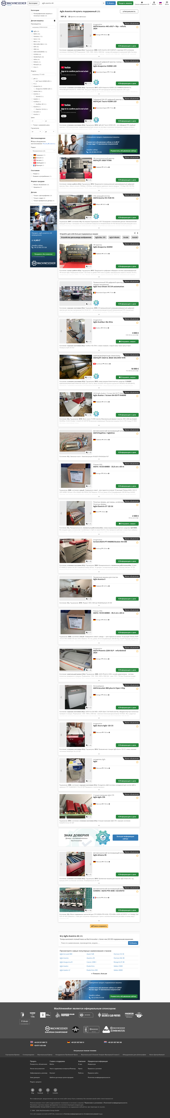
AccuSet (37, 112)
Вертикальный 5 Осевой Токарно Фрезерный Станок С (100, 1055)
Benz (37, 41)
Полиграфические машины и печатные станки (43, 15)
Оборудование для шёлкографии (134, 1055)
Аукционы (38, 187)
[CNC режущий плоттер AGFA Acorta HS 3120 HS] (76, 207)
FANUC (37, 62)
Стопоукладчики (28, 1055)
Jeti (35, 78)
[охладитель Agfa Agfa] (76, 770)
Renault (37, 64)
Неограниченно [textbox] (39, 151)
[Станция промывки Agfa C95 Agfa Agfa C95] (76, 806)
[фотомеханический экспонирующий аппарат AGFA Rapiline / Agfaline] (76, 442)
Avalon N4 (38, 91)
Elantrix (37, 107)
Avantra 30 (91, 958)
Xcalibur (37, 101)
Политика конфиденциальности (73, 1114)
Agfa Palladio (114, 237)
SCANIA (37, 54)
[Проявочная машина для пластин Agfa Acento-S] (76, 588)
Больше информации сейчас (125, 837)
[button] (167, 3)
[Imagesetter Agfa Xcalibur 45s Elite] (76, 331)
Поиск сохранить (100, 926)
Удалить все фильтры (78, 16)
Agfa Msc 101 (100, 237)
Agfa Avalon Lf (65, 970)
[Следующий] (90, 35)
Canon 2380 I (91, 962)
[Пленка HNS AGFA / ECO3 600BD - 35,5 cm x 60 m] (76, 622)
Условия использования (91, 1114)
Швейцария (41, 163)
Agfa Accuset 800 (66, 954)
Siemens (38, 36)
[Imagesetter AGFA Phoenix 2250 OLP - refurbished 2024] (76, 659)
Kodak (125, 237)
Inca (36, 67)
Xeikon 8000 (118, 970)
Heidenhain (39, 57)
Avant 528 (90, 954)
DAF (36, 47)
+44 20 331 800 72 (40, 1042)
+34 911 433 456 (40, 1045)
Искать (111, 3)
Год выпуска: (35, 128)
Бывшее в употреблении (42, 176)
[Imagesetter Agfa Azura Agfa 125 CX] (76, 735)
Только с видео (39, 198)
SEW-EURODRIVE (40, 52)
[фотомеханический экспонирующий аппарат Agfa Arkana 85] (76, 864)
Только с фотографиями (43, 195)
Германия (40, 155)
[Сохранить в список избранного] (137, 27)
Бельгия (39, 158)
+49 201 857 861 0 (77, 1042)
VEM (36, 49)
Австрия (39, 160)
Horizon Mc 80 (119, 958)
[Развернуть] (99, 56)
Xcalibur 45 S (41, 104)
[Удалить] (104, 3)
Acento (37, 94)
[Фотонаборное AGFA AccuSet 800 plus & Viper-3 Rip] (76, 697)
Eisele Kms (91, 966)
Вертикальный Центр (44, 1055)
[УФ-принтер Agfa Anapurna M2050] (76, 256)
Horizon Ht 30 (119, 954)
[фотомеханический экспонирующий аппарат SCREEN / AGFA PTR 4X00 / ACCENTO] (76, 900)
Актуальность (129, 11)
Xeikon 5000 (118, 966)
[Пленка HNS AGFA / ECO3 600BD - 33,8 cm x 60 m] (76, 476)
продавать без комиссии (43, 254)
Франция (40, 165)
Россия (49, 144)
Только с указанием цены (41, 125)
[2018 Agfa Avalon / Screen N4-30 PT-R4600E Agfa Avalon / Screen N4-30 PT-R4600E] (76, 404)
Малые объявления (41, 184)
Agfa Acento (64, 958)
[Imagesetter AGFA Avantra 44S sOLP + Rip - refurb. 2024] (76, 35)
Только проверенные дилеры (44, 201)
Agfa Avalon (64, 966)
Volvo (37, 59)
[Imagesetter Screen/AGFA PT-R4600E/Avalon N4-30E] (76, 551)
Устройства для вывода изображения (76, 237)
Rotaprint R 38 (119, 962)
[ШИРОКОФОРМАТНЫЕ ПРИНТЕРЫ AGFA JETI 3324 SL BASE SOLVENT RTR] (76, 367)
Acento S (39, 96)
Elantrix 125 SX (42, 109)
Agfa (36, 31)
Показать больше (100, 973)
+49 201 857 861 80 (115, 1042)
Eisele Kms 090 (92, 970)
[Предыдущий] (61, 35)
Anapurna (38, 86)
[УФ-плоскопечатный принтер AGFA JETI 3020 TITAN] (76, 169)
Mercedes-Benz (40, 44)
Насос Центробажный (156, 1055)
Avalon (37, 99)
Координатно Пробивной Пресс (67, 1055)
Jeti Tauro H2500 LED (43, 81)
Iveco (37, 39)
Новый (36, 174)
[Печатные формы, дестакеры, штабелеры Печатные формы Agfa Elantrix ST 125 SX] (76, 513)
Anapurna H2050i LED (44, 89)
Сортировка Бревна (12, 1055)
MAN (37, 34)
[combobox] (43, 150)
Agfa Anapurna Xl (66, 962)
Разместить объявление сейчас (123, 151)
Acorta (37, 114)
